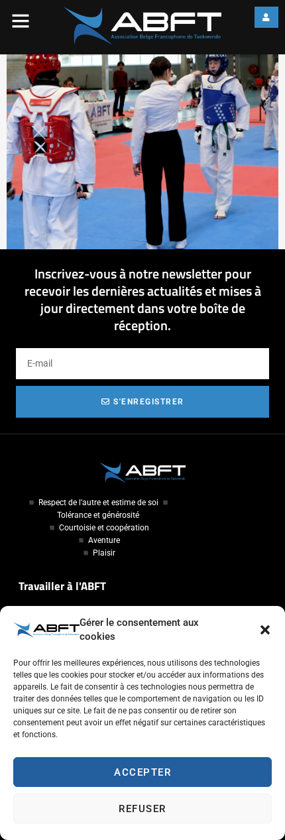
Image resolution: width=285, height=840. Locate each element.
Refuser (142, 809)
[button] (265, 629)
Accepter (142, 772)
